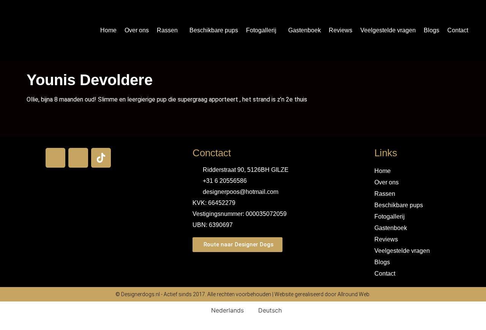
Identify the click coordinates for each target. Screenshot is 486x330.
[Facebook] (55, 158)
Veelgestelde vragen (388, 30)
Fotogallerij (261, 30)
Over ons (137, 30)
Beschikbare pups (213, 30)
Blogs (431, 30)
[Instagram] (78, 158)
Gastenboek (304, 30)
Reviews (340, 30)
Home (108, 30)
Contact (457, 30)
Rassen (167, 30)
